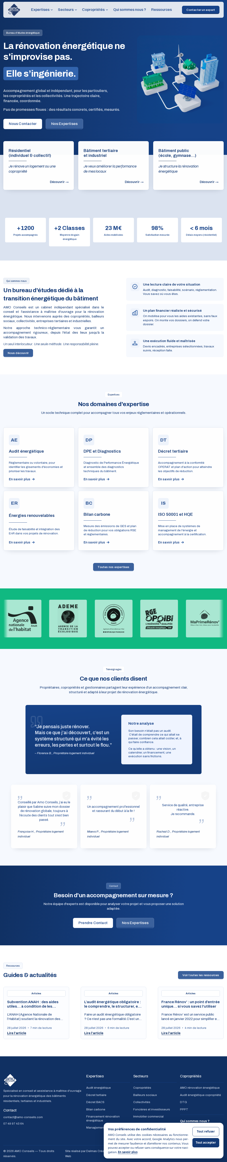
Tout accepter (206, 1142)
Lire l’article (16, 1033)
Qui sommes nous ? (129, 9)
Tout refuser (206, 1131)
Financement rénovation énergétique (103, 1118)
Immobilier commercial (148, 1116)
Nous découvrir (18, 353)
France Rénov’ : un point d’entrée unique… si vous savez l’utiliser (190, 1004)
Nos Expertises (64, 124)
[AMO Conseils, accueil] (14, 9)
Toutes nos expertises (113, 567)
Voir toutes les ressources (200, 975)
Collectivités (141, 1102)
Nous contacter (23, 124)
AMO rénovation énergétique (200, 1088)
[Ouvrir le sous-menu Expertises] (52, 10)
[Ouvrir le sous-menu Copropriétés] (107, 10)
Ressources (161, 9)
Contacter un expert (200, 10)
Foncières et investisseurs (151, 1109)
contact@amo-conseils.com (23, 1117)
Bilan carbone (95, 1109)
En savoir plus (127, 1152)
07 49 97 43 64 (13, 1123)
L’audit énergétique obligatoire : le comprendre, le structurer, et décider (112, 1006)
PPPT (184, 1109)
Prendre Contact (93, 923)
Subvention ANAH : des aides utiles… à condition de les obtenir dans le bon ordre (33, 1006)
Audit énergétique (98, 1088)
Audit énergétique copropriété (200, 1095)
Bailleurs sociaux (145, 1095)
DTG (183, 1102)
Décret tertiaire (96, 1095)
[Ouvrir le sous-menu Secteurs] (76, 10)
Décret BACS (95, 1102)
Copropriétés (142, 1088)
